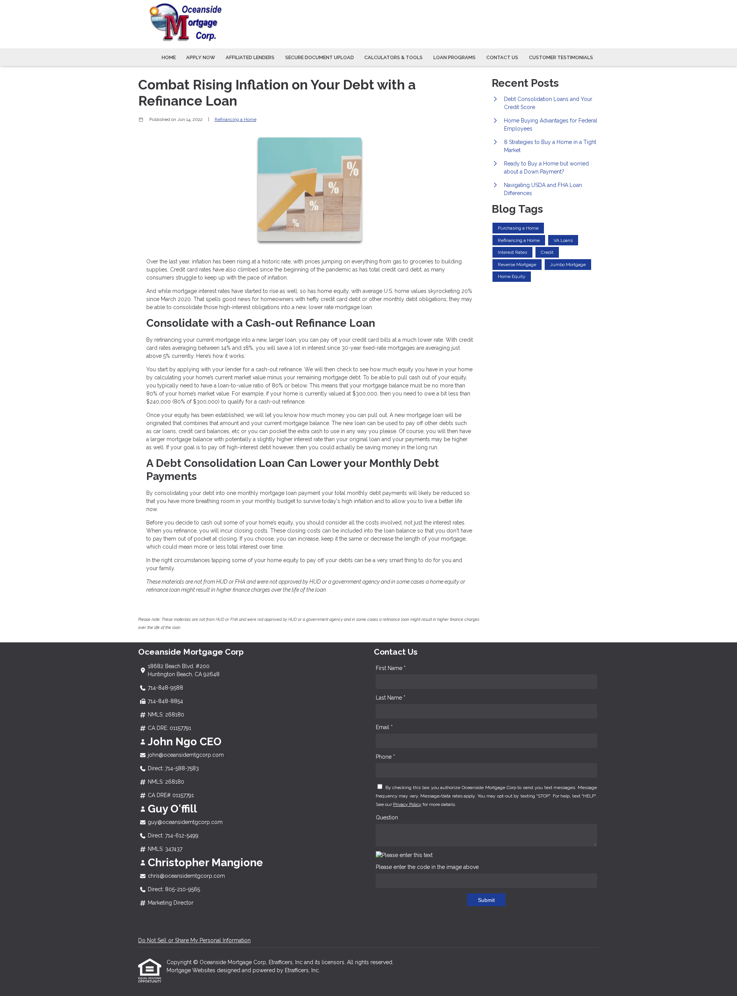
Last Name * (390, 698)
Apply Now (200, 57)
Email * (384, 727)
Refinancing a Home (235, 119)
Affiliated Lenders (250, 57)
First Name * (391, 668)
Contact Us (502, 57)
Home (169, 57)
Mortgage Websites (192, 970)
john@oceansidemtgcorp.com (186, 755)
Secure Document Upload (319, 57)
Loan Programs (454, 57)
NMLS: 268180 (166, 714)
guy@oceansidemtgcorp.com (185, 822)
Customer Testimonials (561, 57)
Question (387, 817)
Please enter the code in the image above (427, 867)
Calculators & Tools (393, 57)
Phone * (385, 757)
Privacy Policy (407, 804)
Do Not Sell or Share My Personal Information (194, 940)
